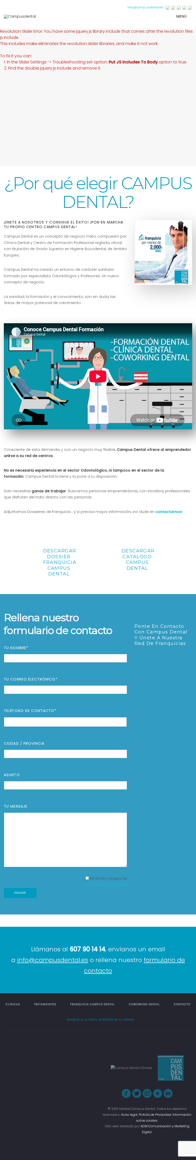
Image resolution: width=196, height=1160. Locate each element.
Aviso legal (129, 1114)
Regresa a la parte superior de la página (100, 1020)
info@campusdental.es (145, 7)
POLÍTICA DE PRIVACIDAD (105, 884)
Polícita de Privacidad (155, 1114)
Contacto (182, 1004)
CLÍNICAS (13, 1004)
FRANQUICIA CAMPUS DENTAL (92, 1004)
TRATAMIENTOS (45, 1004)
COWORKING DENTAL (144, 1004)
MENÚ (182, 16)
